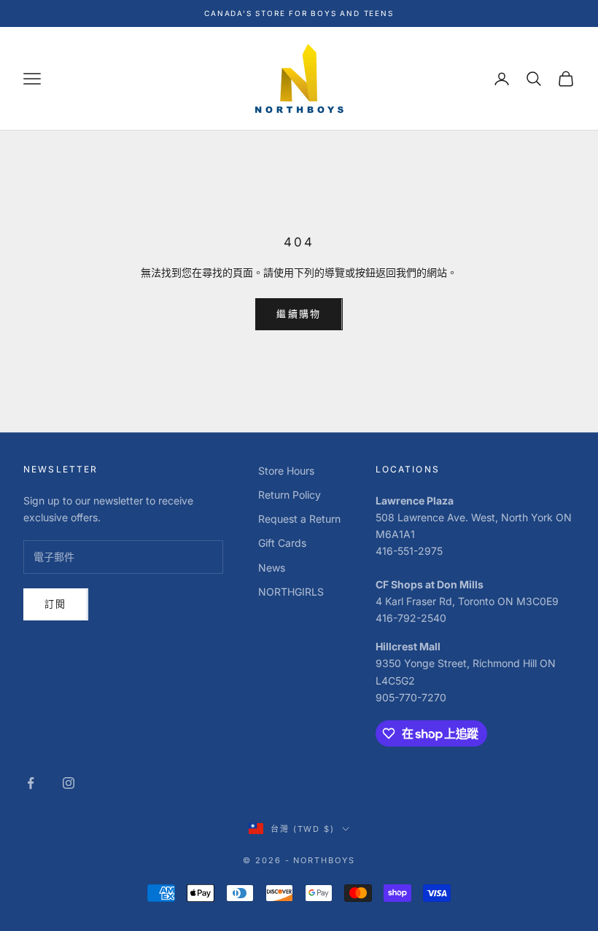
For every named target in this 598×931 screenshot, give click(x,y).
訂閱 (55, 603)
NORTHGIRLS (291, 591)
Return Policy (289, 494)
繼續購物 (298, 313)
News (271, 567)
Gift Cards (282, 543)
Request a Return (299, 519)
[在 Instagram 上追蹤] (68, 783)
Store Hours (286, 470)
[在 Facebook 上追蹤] (30, 783)
